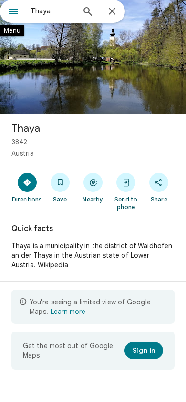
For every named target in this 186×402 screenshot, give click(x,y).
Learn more (68, 311)
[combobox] (52, 11)
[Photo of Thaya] (93, 57)
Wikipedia (53, 265)
